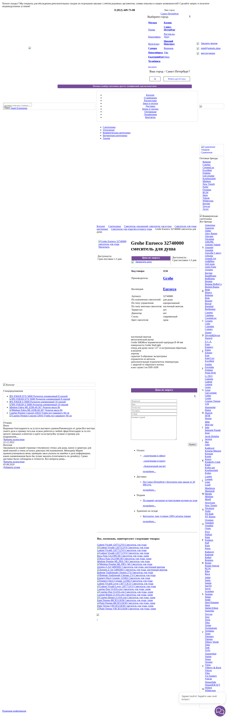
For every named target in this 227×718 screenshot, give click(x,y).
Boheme (207, 162)
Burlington (210, 309)
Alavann (209, 236)
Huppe (208, 418)
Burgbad (209, 306)
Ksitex (208, 473)
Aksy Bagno (211, 233)
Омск (167, 57)
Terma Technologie (211, 626)
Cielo (207, 323)
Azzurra (209, 269)
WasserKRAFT (212, 685)
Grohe (208, 398)
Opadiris (209, 525)
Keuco (208, 459)
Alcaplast (209, 239)
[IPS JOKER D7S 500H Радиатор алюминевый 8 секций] (39, 399)
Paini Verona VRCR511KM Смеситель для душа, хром (125, 606)
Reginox (209, 560)
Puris (207, 545)
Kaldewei (209, 448)
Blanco (208, 292)
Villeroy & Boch (213, 667)
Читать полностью (14, 439)
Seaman (209, 594)
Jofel (207, 444)
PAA (207, 531)
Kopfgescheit (209, 178)
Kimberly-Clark (212, 462)
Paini (207, 537)
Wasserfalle (210, 682)
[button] (220, 711)
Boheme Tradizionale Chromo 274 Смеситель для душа (125, 572)
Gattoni (208, 381)
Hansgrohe (210, 407)
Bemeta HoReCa (213, 284)
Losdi (207, 485)
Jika (207, 442)
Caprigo (206, 164)
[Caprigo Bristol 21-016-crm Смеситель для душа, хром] (126, 597)
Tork (207, 647)
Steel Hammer (212, 602)
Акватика (210, 225)
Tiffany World (212, 642)
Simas (208, 597)
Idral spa (209, 424)
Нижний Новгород (169, 42)
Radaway (209, 552)
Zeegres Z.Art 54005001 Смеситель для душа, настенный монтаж (131, 567)
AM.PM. (209, 242)
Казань (168, 22)
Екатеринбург (156, 57)
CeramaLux (208, 167)
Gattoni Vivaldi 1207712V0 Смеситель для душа (122, 550)
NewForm (210, 502)
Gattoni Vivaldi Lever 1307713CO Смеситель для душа (125, 583)
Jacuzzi (208, 439)
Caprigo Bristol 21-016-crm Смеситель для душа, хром (125, 594)
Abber (208, 230)
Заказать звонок (209, 43)
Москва (152, 22)
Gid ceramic (208, 175)
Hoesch (208, 413)
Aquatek (209, 250)
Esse (207, 355)
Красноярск (154, 37)
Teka (207, 622)
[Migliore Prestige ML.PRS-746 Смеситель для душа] (124, 564)
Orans (208, 528)
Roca (207, 574)
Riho (207, 571)
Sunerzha (209, 610)
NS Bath (209, 514)
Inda (207, 427)
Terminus (209, 631)
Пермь (151, 29)
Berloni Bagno (212, 287)
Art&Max (209, 261)
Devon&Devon (212, 335)
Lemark (208, 479)
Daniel (208, 332)
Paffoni (208, 534)
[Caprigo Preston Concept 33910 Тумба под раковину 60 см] (40, 415)
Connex (209, 329)
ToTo (207, 650)
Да (155, 79)
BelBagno (210, 278)
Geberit (208, 384)
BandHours (210, 275)
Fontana (206, 173)
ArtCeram (210, 264)
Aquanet (209, 247)
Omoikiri (209, 522)
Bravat (208, 303)
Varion (208, 656)
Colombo (209, 326)
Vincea (208, 670)
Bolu (207, 298)
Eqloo (208, 350)
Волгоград (153, 44)
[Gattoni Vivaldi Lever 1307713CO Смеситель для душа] (126, 586)
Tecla (207, 619)
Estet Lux (209, 358)
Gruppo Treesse (212, 401)
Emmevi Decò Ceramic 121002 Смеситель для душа (123, 578)
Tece (207, 617)
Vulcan (206, 198)
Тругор (206, 206)
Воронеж (168, 48)
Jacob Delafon (212, 436)
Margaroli (209, 491)
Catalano (209, 315)
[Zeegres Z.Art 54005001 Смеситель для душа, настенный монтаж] (132, 569)
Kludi (207, 464)
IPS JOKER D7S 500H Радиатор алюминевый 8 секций (38, 396)
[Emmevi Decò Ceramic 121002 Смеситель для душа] (125, 581)
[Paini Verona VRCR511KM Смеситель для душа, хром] (126, 608)
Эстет (206, 209)
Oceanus (207, 189)
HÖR (207, 415)
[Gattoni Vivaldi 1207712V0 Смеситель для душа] (123, 553)
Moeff (208, 499)
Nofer (205, 187)
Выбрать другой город (176, 79)
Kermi (208, 456)
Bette (207, 289)
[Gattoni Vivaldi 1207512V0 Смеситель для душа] (123, 547)
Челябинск (154, 61)
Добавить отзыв (11, 467)
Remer (208, 563)
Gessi (207, 390)
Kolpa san (210, 467)
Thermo (209, 639)
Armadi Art (210, 258)
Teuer (207, 633)
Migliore (207, 181)
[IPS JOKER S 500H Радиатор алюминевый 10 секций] (38, 404)
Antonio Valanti (212, 244)
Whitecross (208, 200)
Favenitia (209, 367)
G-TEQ (208, 376)
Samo (207, 580)
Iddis (207, 422)
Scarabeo (209, 591)
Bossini (208, 300)
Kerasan (209, 453)
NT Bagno (210, 516)
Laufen (208, 476)
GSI (207, 404)
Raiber (208, 557)
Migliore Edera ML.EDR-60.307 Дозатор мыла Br (34, 407)
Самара (152, 48)
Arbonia (209, 255)
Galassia (209, 379)
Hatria (208, 410)
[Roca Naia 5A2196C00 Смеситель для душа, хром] (124, 558)
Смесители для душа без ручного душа (131, 229)
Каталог (101, 226)
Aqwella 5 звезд (213, 253)
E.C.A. (208, 341)
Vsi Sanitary (211, 676)
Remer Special (212, 565)
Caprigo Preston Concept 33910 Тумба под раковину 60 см (39, 413)
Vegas (208, 659)
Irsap (207, 433)
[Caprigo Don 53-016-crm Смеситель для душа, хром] (125, 592)
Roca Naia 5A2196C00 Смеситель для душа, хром (123, 556)
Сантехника (114, 226)
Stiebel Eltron (211, 608)
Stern (205, 195)
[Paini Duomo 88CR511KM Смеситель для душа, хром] (126, 603)
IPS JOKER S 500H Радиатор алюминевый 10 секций (37, 401)
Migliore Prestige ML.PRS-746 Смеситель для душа (123, 561)
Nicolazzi (209, 508)
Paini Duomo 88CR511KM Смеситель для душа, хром (125, 600)
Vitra (207, 673)
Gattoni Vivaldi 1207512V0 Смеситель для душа (122, 544)
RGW (205, 192)
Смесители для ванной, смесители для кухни (148, 226)
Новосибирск (155, 52)
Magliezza (210, 488)
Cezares (209, 321)
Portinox (209, 540)
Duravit (208, 338)
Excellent (207, 170)
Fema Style (210, 372)
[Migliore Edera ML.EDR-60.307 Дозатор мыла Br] (36, 410)
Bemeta (208, 281)
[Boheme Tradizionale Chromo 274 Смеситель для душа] (126, 575)
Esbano (208, 352)
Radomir (209, 554)
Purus (207, 548)
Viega (208, 665)
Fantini (208, 364)
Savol (207, 588)
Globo (208, 395)
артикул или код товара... (17, 105)
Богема (206, 203)
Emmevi (209, 347)
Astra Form (210, 267)
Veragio (208, 662)
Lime (207, 482)
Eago (207, 344)
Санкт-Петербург (169, 28)
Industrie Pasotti (213, 430)
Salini (207, 577)
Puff (207, 543)
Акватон (209, 228)
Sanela (208, 583)
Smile (207, 599)
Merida (208, 493)
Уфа (166, 52)
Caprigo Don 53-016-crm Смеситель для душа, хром (124, 589)
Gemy (208, 387)
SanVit (208, 585)
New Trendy (209, 184)
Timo (207, 644)
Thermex (209, 636)
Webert (208, 687)
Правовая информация (14, 711)
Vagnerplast (210, 653)
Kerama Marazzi (213, 451)
